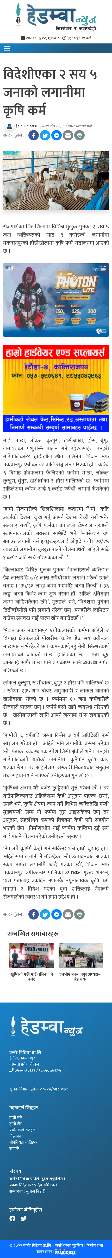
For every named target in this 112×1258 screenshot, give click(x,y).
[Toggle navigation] (7, 48)
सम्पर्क (14, 1148)
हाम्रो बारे (15, 1117)
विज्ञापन (15, 1136)
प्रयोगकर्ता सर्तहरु (22, 1130)
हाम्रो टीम (15, 1123)
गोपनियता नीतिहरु (23, 1142)
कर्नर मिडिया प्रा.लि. (37, 1245)
